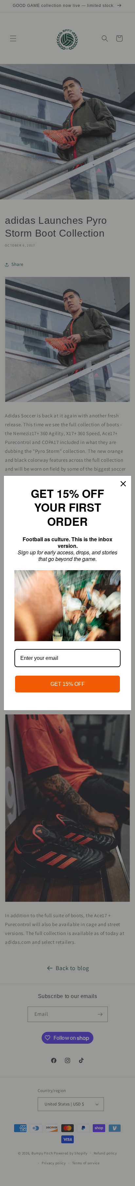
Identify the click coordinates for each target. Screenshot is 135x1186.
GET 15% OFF (67, 684)
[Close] (123, 484)
